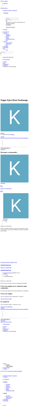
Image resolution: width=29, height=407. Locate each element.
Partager (2, 136)
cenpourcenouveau (6, 265)
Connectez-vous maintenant (6, 306)
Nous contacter (6, 367)
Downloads (5, 47)
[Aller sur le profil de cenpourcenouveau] (5, 262)
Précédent (8, 384)
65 (6, 221)
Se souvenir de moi (10, 22)
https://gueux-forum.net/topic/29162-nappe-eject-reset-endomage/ (14, 138)
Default (7, 364)
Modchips (12, 134)
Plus (7, 40)
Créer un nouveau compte (6, 298)
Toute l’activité (9, 42)
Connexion (8, 24)
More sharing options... (5, 148)
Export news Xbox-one (8, 57)
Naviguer (5, 33)
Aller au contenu (4, 1)
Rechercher (8, 43)
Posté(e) (6, 188)
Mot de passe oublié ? (10, 27)
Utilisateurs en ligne (10, 39)
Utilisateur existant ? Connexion (10, 10)
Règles (7, 36)
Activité (5, 41)
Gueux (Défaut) (9, 366)
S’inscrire (5, 29)
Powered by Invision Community (15, 371)
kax (3, 133)
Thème (4, 363)
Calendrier (8, 35)
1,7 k (7, 275)
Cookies (5, 368)
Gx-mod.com (6, 31)
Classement (5, 46)
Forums (7, 34)
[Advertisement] (14, 82)
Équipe (7, 37)
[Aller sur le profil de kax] (14, 131)
